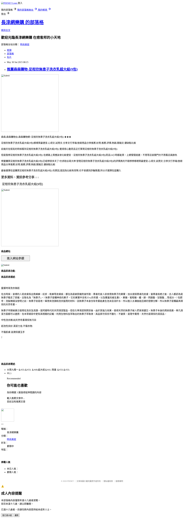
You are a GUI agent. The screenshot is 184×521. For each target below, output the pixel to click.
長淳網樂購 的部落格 (22, 22)
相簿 (9, 50)
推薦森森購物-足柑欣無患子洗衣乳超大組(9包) (42, 69)
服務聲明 (119, 481)
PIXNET (70, 481)
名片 (9, 57)
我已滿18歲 (7, 515)
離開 (16, 515)
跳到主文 (5, 30)
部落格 (10, 53)
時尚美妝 (24, 44)
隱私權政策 (108, 481)
